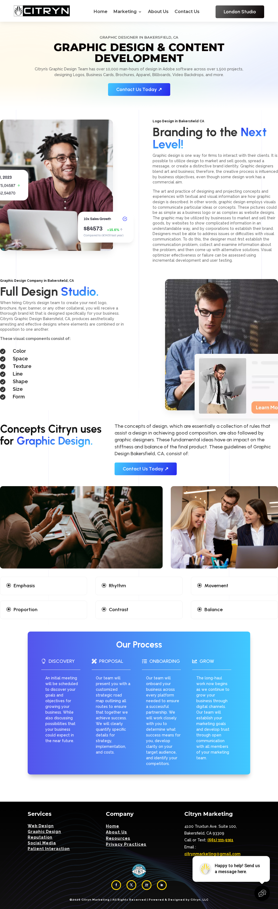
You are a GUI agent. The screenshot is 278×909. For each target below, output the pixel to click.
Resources (118, 838)
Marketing (125, 12)
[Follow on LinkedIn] (162, 885)
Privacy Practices (126, 844)
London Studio (240, 12)
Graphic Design (44, 831)
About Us (158, 12)
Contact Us (187, 12)
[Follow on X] (131, 885)
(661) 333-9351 (220, 840)
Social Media (42, 843)
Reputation (40, 837)
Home (101, 12)
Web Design (41, 826)
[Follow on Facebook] (116, 885)
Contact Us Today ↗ (139, 89)
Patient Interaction (49, 848)
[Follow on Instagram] (146, 885)
